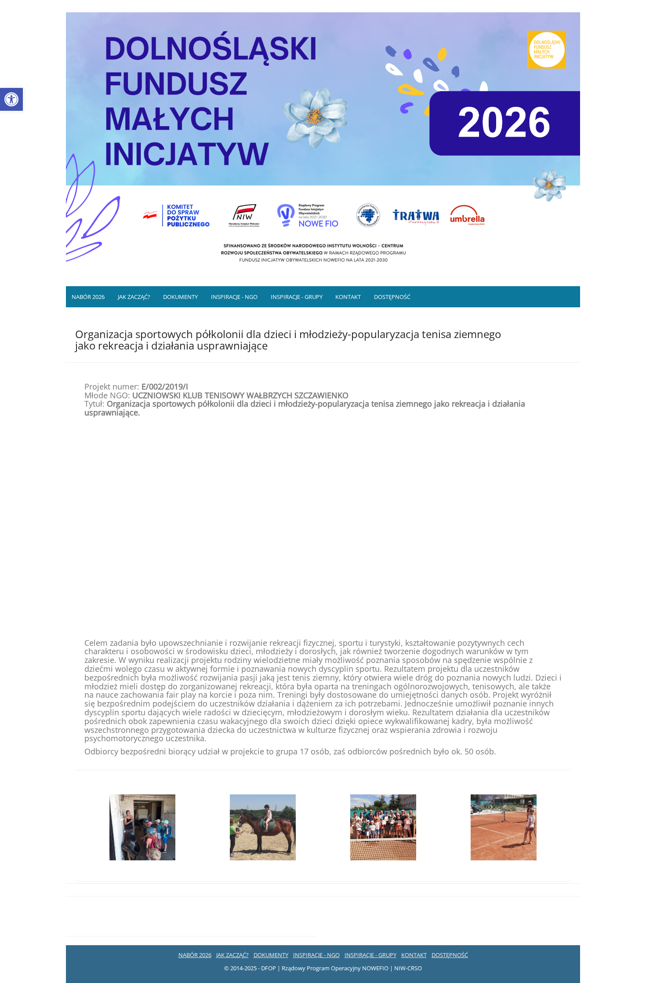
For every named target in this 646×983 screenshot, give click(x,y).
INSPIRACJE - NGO (234, 297)
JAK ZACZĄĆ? (134, 297)
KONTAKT (348, 297)
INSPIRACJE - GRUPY (297, 297)
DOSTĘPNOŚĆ (392, 297)
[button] (11, 99)
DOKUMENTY (180, 297)
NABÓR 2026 (88, 297)
